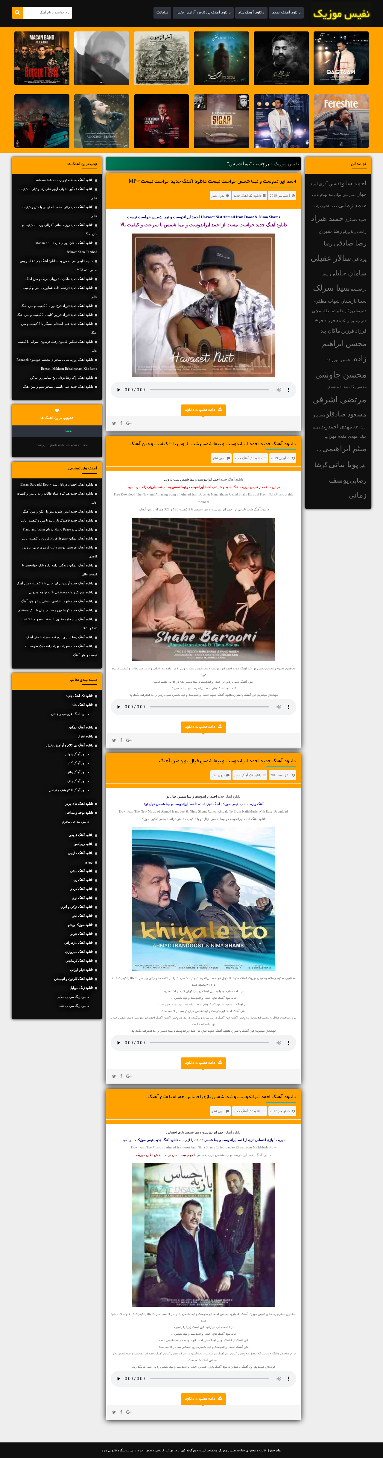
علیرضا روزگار (356, 311)
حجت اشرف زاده (325, 206)
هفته (68, 431)
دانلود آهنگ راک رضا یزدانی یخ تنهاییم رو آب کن (61, 377)
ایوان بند (336, 195)
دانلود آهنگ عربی (81, 934)
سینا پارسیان (354, 301)
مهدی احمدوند (336, 427)
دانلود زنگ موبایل (81, 987)
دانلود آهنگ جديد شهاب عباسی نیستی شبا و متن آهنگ (57, 601)
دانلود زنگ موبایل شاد (74, 1005)
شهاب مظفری (326, 301)
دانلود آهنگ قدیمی (81, 835)
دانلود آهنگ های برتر (79, 803)
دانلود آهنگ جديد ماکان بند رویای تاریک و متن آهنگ (59, 279)
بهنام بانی (320, 194)
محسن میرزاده (339, 359)
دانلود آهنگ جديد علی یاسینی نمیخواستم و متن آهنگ (58, 386)
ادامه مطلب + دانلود (201, 410)
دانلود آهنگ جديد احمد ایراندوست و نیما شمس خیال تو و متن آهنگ (227, 761)
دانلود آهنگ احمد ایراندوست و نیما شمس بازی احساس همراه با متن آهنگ (222, 1097)
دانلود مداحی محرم (75, 821)
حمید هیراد (327, 218)
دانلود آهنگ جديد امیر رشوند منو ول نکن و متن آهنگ (58, 511)
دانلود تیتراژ (85, 736)
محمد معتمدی (337, 387)
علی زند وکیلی (357, 321)
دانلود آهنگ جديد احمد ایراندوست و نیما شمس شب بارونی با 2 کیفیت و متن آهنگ (213, 444)
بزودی (89, 862)
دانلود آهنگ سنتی (81, 871)
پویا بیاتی (343, 464)
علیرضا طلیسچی (328, 310)
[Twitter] (114, 423)
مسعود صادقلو (346, 414)
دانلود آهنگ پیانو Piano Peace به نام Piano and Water (58, 529)
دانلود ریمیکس (83, 844)
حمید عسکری (355, 219)
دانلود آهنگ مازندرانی (78, 943)
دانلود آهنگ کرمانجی (79, 961)
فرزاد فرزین (354, 331)
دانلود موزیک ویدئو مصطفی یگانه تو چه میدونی (61, 592)
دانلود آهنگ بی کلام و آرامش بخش (203, 13)
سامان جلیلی (348, 273)
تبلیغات (162, 13)
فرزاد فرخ (325, 320)
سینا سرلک (331, 288)
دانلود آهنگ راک (78, 781)
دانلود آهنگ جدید (286, 13)
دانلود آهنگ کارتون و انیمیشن (73, 978)
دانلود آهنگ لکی (82, 916)
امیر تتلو (349, 195)
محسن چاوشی (341, 374)
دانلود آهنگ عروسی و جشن (70, 714)
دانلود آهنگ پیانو (78, 772)
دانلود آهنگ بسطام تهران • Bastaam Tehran (63, 180)
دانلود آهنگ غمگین (81, 727)
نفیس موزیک (286, 163)
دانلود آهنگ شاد (251, 13)
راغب (362, 231)
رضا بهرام (349, 232)
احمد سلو (354, 183)
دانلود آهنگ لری (82, 898)
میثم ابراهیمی (344, 448)
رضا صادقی (350, 243)
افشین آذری (330, 183)
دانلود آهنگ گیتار (78, 763)
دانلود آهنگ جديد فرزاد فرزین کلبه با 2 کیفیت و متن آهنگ (55, 314)
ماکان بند (330, 331)
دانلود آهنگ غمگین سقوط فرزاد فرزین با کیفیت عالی (57, 538)
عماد (341, 320)
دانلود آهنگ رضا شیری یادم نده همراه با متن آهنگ (59, 637)
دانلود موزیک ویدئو (80, 925)
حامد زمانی (352, 205)
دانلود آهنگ (233, 1132)
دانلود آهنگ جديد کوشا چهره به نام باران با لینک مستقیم (55, 610)
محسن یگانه (358, 387)
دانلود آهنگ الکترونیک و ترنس (69, 790)
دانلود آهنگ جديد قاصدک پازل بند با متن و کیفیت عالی (57, 520)
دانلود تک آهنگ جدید (247, 195)
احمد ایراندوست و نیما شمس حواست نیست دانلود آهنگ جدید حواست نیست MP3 (212, 181)
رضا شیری (330, 231)
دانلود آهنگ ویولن (77, 754)
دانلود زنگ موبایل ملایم (73, 996)
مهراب (330, 436)
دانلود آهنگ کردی (81, 889)
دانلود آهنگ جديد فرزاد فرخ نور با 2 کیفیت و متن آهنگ (57, 305)
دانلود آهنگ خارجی (80, 853)
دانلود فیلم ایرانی (81, 970)
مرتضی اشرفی (339, 399)
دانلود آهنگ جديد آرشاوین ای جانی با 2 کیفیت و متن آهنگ (54, 583)
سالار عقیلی (331, 258)
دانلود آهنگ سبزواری (79, 952)
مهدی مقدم (348, 436)
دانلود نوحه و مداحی (79, 812)
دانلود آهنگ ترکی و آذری (76, 907)
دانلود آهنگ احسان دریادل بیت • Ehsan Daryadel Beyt (56, 484)
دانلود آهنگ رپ (83, 880)
